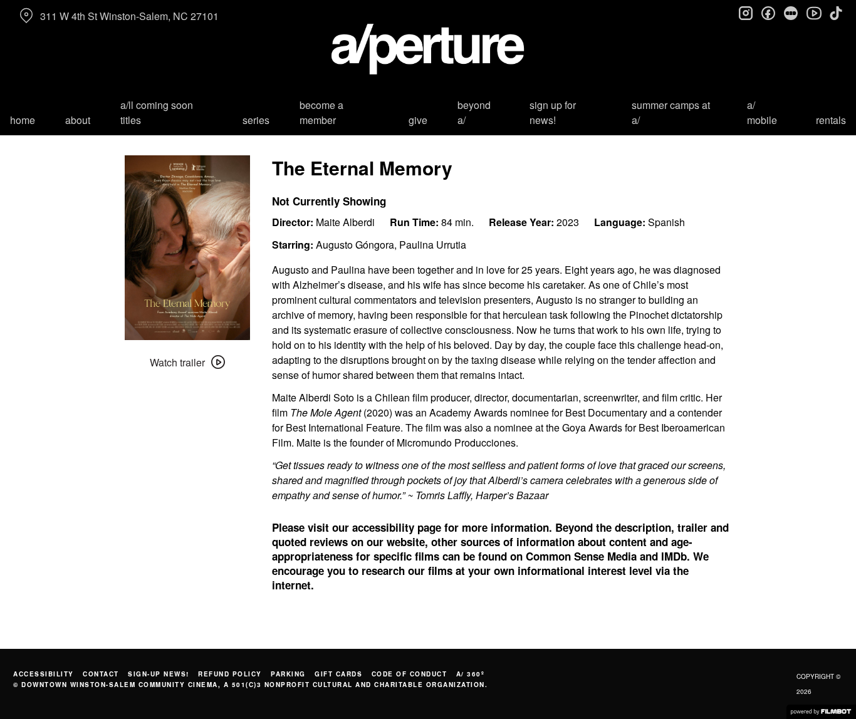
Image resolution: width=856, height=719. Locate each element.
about (77, 120)
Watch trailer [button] (177, 362)
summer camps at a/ (671, 112)
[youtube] (813, 12)
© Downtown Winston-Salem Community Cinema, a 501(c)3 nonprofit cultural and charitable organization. (250, 684)
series (256, 120)
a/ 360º (470, 674)
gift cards (338, 674)
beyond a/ (474, 112)
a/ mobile (762, 112)
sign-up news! (158, 674)
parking (288, 674)
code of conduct (409, 674)
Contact (101, 674)
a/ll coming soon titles (156, 112)
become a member (321, 112)
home (22, 120)
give (418, 120)
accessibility (43, 674)
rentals (831, 120)
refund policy (230, 674)
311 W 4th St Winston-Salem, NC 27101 (129, 16)
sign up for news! (553, 112)
